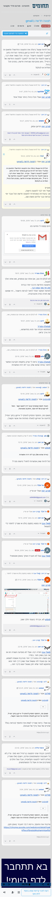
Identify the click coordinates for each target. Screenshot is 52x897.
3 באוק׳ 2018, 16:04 (22, 550)
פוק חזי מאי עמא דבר (41, 288)
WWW (41, 121)
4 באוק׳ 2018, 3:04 (27, 789)
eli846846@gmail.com (38, 497)
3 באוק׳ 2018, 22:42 (22, 748)
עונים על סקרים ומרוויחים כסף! (31, 135)
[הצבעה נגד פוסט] (5, 75)
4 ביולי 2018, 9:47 (26, 92)
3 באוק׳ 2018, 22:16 (25, 647)
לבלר (42, 156)
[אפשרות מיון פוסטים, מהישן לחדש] (47, 33)
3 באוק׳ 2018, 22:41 (26, 688)
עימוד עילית (39, 748)
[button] (18, 892)
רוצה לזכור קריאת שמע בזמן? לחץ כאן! (36, 892)
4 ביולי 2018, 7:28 (26, 44)
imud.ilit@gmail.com (14, 769)
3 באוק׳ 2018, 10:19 (27, 394)
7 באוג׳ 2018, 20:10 (22, 356)
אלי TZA (40, 485)
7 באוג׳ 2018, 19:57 (28, 321)
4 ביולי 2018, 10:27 (27, 121)
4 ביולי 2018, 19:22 (28, 156)
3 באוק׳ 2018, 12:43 (24, 485)
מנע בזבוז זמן (45, 300)
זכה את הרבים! (35, 300)
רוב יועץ (41, 44)
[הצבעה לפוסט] (14, 75)
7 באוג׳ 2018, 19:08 (28, 221)
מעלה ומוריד (39, 273)
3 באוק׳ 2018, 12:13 (25, 442)
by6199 (41, 92)
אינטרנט (45, 26)
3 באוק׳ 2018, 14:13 (25, 518)
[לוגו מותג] (40, 6)
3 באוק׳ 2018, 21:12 (24, 580)
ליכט (42, 221)
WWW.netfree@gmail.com (40, 133)
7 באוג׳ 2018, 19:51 (22, 273)
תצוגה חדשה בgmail (26, 161)
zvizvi (44, 387)
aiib (42, 356)
